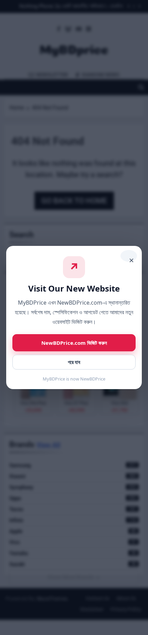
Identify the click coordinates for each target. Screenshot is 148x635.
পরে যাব (74, 362)
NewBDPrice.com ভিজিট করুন (74, 342)
